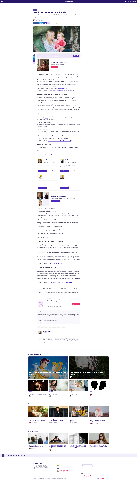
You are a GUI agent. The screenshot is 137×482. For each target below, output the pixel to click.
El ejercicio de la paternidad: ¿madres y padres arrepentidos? (60, 90)
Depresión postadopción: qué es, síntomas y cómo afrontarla (58, 393)
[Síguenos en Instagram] (88, 476)
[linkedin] (43, 23)
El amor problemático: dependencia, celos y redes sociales (86, 374)
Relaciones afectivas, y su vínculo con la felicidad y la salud (78, 393)
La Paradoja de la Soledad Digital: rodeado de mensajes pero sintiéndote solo (98, 447)
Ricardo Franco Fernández (70, 176)
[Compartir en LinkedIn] (34, 59)
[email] (45, 23)
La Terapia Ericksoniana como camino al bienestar (78, 419)
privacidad (61, 478)
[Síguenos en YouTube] (91, 476)
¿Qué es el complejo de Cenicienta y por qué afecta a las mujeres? (47, 374)
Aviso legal (57, 478)
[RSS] (95, 476)
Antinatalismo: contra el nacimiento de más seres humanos (60, 282)
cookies (64, 478)
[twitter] (40, 23)
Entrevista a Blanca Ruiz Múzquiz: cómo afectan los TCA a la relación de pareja (37, 419)
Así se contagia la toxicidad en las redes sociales (57, 447)
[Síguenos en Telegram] (93, 476)
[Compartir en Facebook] (34, 55)
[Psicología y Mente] (68, 1)
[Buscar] (126, 1)
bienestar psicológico (60, 88)
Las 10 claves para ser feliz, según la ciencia (57, 263)
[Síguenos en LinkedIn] (86, 476)
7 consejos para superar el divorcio (97, 393)
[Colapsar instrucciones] (78, 312)
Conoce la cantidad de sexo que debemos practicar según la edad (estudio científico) (38, 393)
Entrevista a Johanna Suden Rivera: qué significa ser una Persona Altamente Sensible (98, 420)
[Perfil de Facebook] (39, 345)
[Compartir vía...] (34, 63)
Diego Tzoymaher (68, 159)
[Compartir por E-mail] (34, 61)
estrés (46, 117)
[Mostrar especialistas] (3, 455)
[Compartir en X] (34, 57)
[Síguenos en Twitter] (84, 476)
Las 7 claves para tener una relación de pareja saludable (59, 140)
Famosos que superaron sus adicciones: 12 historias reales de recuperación (58, 419)
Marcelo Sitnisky (46, 159)
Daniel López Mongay (38, 19)
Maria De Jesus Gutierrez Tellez (49, 176)
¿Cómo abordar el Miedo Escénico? (36, 446)
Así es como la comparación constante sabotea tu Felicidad (78, 447)
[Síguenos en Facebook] (82, 476)
